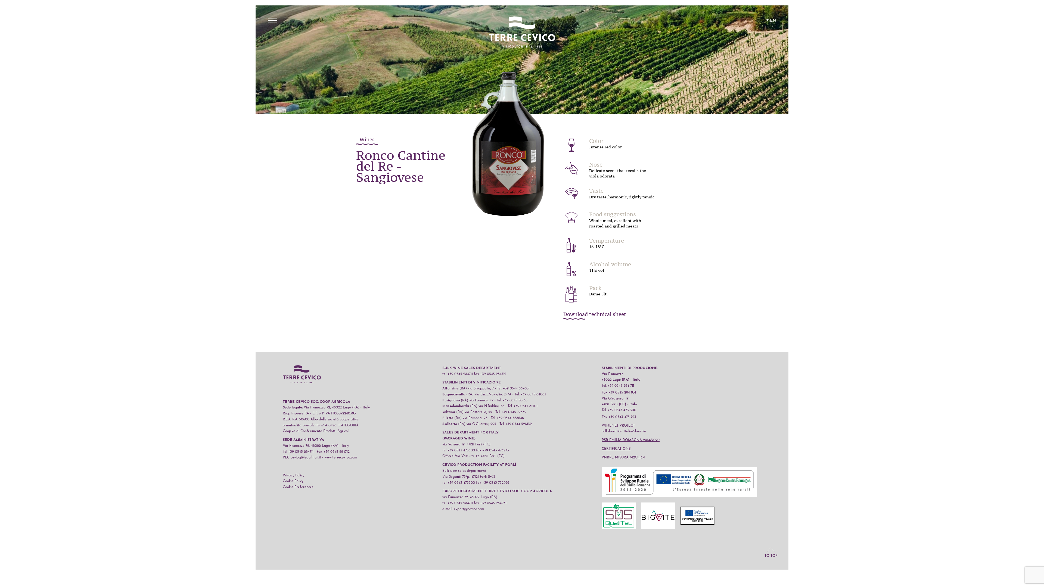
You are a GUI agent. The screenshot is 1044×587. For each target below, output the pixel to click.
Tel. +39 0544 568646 (507, 418)
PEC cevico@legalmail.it (302, 457)
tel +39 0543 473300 (458, 450)
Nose (595, 164)
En (773, 20)
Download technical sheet (594, 314)
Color (596, 141)
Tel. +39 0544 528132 (515, 424)
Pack (595, 288)
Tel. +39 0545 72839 (510, 412)
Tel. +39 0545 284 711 (618, 386)
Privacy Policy (293, 475)
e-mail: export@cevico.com (463, 509)
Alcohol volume (610, 264)
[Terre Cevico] (522, 32)
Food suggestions (612, 214)
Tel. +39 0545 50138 (512, 400)
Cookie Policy (293, 481)
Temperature (606, 240)
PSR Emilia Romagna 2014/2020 (631, 440)
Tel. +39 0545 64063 (530, 394)
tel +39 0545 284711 (457, 374)
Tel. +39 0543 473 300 (619, 410)
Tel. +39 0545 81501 (522, 406)
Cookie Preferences (298, 487)
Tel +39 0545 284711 (298, 452)
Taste (596, 190)
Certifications (616, 449)
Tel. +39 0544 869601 (513, 388)
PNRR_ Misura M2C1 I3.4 (623, 457)
